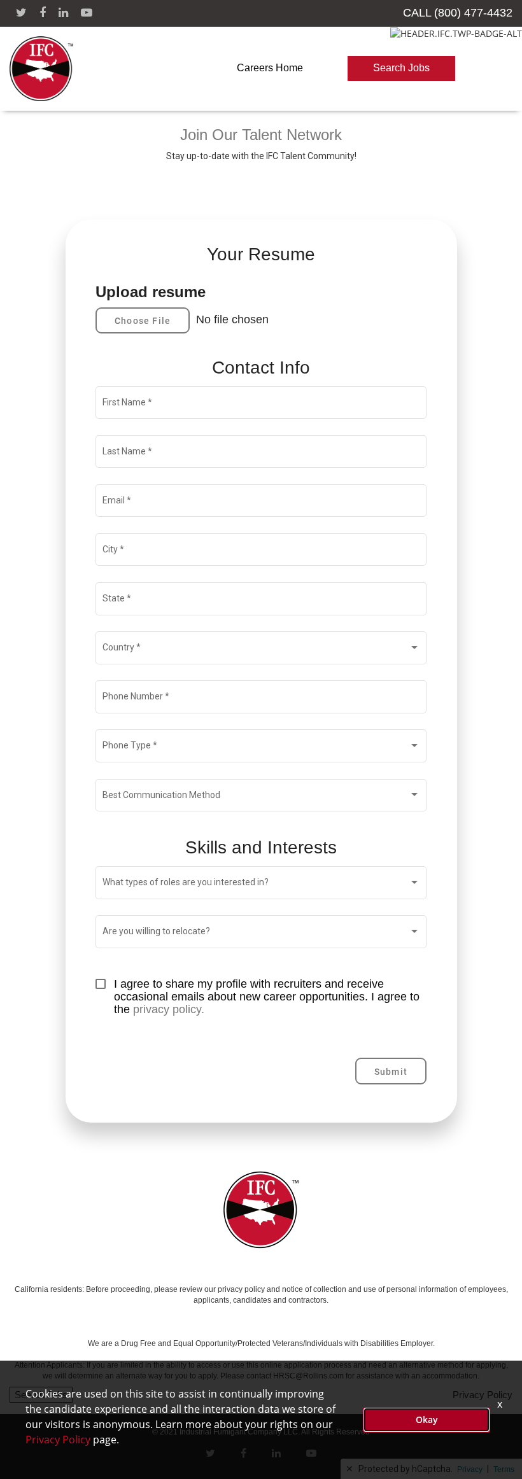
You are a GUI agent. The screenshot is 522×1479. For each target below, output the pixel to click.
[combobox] (261, 650)
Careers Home (270, 67)
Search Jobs (401, 67)
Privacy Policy (57, 1440)
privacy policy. (168, 1009)
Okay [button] (427, 1419)
